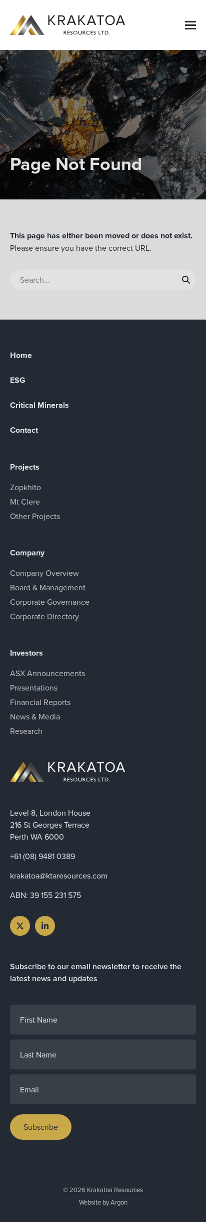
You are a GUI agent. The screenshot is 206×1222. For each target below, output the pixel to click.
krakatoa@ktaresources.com (59, 875)
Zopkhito (25, 487)
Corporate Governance (50, 601)
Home (21, 355)
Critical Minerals (39, 405)
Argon (119, 1202)
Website (90, 1202)
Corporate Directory (44, 616)
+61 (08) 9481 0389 (42, 856)
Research (26, 730)
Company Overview (44, 572)
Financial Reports (40, 702)
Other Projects (35, 516)
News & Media (35, 716)
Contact (24, 430)
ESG (18, 380)
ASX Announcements (47, 673)
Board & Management (48, 587)
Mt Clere (25, 501)
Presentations (34, 687)
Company (27, 552)
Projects (25, 467)
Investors (26, 653)
